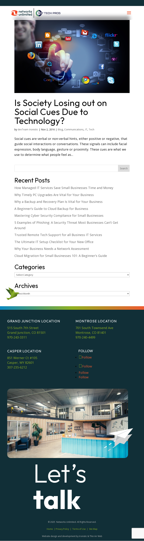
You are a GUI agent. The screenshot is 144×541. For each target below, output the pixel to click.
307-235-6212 (17, 367)
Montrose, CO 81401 (91, 332)
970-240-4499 (85, 337)
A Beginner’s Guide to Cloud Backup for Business (51, 209)
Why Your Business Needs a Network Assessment (51, 249)
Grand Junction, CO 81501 (26, 332)
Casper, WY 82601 (20, 362)
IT (86, 129)
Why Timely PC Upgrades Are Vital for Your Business (54, 195)
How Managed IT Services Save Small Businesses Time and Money (63, 188)
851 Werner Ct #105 (22, 358)
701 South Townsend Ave (94, 328)
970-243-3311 (17, 337)
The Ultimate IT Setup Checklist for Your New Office (53, 242)
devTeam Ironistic (28, 129)
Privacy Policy (62, 528)
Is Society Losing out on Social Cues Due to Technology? (60, 111)
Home (50, 528)
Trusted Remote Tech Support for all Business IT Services (58, 235)
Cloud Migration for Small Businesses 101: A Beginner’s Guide (60, 256)
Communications (74, 129)
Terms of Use (79, 528)
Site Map (93, 528)
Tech (91, 129)
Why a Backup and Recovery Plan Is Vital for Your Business (58, 202)
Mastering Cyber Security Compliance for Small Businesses (58, 215)
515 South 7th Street (23, 328)
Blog (60, 129)
